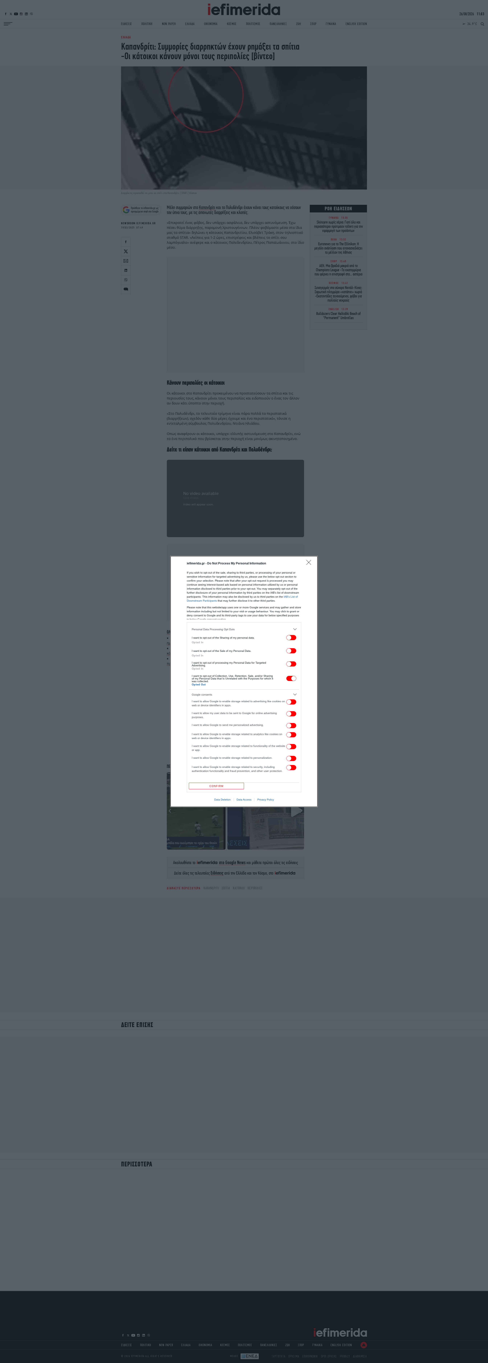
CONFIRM (216, 786)
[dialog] (244, 681)
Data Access (244, 799)
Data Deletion (222, 799)
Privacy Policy (265, 799)
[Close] (310, 563)
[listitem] (244, 629)
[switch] (291, 637)
